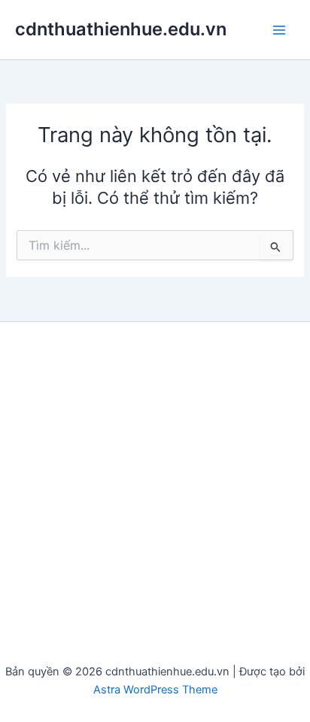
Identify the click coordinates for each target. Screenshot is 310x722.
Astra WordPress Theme (155, 689)
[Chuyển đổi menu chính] (279, 30)
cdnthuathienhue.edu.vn (120, 29)
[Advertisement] (155, 499)
